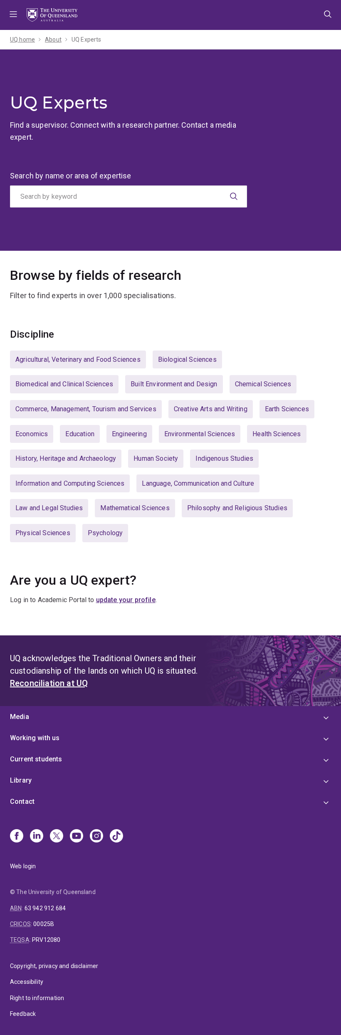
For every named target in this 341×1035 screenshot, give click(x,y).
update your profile (126, 600)
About (53, 39)
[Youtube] (76, 836)
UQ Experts (86, 39)
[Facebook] (16, 836)
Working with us (34, 738)
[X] (56, 836)
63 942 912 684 (45, 908)
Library (21, 780)
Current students (36, 759)
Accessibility (26, 981)
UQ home (22, 39)
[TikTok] (116, 836)
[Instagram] (96, 836)
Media (19, 717)
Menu (13, 15)
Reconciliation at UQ (49, 683)
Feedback (23, 1013)
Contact (22, 801)
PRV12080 (46, 939)
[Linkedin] (36, 836)
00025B (43, 924)
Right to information (37, 998)
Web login (23, 866)
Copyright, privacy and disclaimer (54, 966)
